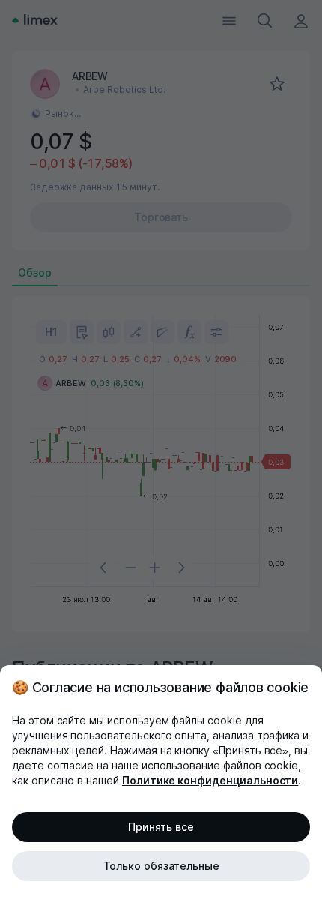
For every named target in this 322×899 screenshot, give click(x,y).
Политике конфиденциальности (210, 780)
